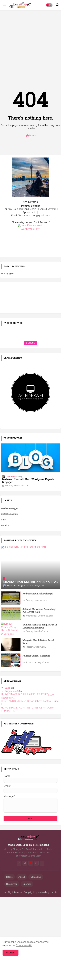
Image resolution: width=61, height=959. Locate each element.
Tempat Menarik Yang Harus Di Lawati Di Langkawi (40, 626)
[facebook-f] (19, 863)
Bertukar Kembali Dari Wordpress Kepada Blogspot (28, 481)
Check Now (22, 945)
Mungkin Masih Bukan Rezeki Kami (39, 642)
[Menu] (4, 5)
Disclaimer (11, 884)
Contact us (35, 877)
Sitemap (27, 884)
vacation (5, 525)
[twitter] (25, 863)
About (21, 877)
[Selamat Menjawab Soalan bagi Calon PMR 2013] (11, 613)
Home (30, 136)
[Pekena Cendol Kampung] (11, 660)
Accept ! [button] (10, 952)
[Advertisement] (30, 44)
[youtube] (30, 863)
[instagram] (36, 863)
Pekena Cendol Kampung (36, 656)
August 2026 (12, 691)
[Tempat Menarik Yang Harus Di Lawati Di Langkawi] (11, 629)
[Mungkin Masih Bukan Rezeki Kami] (11, 644)
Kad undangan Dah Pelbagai (38, 593)
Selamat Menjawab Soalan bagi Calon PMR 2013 (39, 611)
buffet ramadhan (9, 514)
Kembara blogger (9, 508)
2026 (8, 687)
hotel (3, 520)
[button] (49, 5)
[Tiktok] (42, 863)
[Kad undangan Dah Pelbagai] (11, 598)
